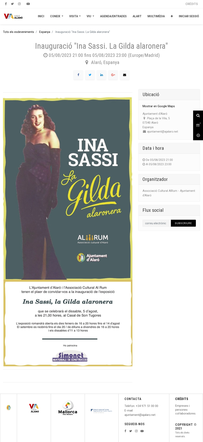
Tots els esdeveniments (18, 32)
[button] (172, 16)
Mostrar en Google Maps (159, 106)
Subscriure (183, 223)
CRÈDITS (181, 399)
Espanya (44, 32)
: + (136, 406)
